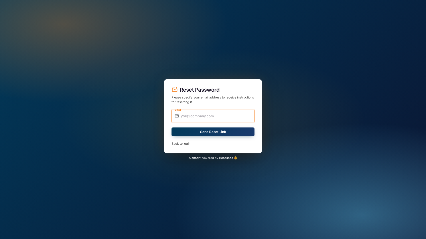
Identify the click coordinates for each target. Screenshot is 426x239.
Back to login (181, 143)
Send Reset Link (213, 132)
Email (178, 109)
